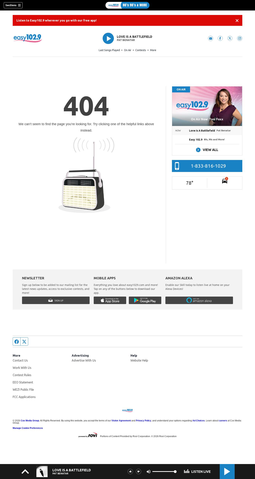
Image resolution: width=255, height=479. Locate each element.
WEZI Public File (23, 389)
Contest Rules (22, 375)
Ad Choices (198, 420)
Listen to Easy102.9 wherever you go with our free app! (56, 20)
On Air (127, 50)
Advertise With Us (84, 360)
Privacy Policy (143, 420)
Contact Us (20, 360)
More (153, 50)
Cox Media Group (30, 420)
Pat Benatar (126, 40)
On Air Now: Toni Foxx (207, 119)
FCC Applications (24, 397)
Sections (10, 5)
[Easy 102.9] (127, 5)
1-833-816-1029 (208, 166)
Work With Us (22, 367)
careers (223, 420)
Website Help (139, 360)
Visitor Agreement (121, 420)
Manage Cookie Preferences (28, 428)
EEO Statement (23, 382)
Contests (140, 50)
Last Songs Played (109, 50)
